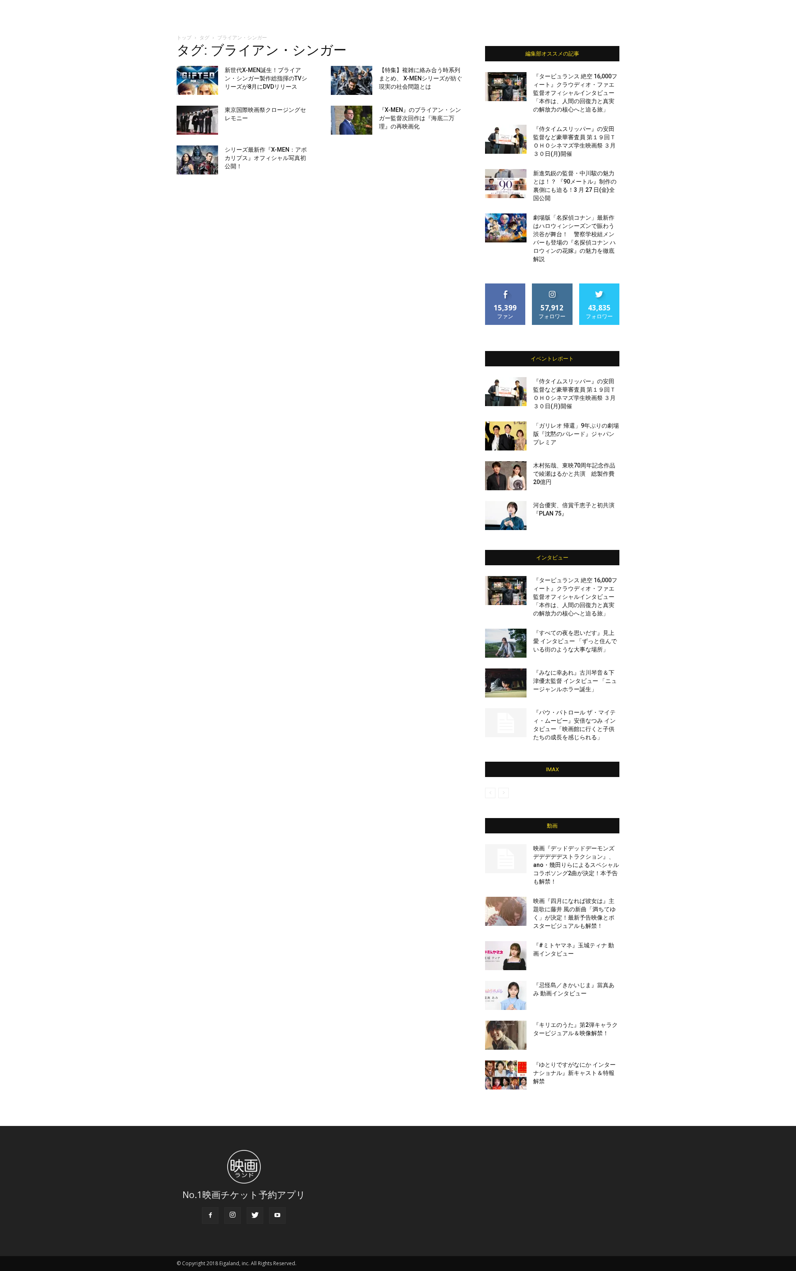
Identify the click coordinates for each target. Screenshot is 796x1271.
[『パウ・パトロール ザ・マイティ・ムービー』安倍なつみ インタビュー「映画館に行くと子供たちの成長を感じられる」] (506, 722)
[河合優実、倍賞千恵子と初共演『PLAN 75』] (506, 515)
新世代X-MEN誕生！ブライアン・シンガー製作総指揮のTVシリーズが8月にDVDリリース (266, 78)
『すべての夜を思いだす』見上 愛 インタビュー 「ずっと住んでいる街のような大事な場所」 (575, 641)
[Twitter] (255, 1215)
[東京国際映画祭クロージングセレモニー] (197, 120)
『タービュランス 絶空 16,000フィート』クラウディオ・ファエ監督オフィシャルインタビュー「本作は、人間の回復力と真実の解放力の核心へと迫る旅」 (575, 93)
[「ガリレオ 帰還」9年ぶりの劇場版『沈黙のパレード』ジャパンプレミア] (506, 435)
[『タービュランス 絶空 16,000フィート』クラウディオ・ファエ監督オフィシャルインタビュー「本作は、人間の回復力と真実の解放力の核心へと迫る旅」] (506, 86)
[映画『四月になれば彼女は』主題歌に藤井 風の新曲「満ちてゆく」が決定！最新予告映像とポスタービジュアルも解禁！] (506, 911)
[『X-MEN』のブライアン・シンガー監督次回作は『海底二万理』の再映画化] (351, 120)
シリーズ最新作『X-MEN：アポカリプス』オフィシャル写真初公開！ (266, 157)
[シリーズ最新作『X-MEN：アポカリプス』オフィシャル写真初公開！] (197, 159)
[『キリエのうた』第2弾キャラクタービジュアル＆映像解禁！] (506, 1035)
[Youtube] (277, 1215)
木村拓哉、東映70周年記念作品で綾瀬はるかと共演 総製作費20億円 (574, 473)
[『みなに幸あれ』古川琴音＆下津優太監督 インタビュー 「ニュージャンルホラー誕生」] (506, 682)
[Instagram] (232, 1215)
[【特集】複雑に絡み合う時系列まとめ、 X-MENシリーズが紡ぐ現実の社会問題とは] (351, 80)
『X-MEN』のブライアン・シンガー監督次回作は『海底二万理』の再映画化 (420, 118)
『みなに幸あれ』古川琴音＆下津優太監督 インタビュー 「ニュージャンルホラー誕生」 (575, 680)
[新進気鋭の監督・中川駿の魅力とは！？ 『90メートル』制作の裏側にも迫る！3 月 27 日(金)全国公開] (506, 183)
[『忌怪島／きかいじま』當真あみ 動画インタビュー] (506, 995)
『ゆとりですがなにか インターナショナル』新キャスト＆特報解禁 (574, 1073)
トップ (184, 37)
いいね (505, 286)
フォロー (552, 286)
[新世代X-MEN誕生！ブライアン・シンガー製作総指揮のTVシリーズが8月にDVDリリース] (197, 80)
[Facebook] (210, 1215)
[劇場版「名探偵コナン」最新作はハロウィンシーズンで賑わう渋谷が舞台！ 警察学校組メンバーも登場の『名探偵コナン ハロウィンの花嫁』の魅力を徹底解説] (506, 227)
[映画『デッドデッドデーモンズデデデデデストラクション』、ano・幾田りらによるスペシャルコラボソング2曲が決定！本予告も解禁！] (506, 858)
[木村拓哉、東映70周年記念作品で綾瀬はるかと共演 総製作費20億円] (506, 475)
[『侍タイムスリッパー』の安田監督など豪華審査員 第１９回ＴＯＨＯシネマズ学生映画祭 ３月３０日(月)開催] (506, 139)
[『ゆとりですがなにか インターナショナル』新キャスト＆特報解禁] (506, 1074)
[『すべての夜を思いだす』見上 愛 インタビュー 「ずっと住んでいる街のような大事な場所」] (506, 643)
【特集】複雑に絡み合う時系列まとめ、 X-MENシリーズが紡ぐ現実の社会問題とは (420, 78)
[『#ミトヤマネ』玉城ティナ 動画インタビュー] (506, 955)
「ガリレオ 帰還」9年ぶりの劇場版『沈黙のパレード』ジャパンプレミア (576, 433)
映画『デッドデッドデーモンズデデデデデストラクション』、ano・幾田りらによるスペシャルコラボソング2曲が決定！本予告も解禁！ (576, 865)
